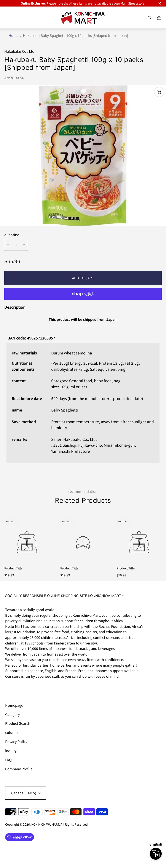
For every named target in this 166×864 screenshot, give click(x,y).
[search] (149, 18)
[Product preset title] (26, 542)
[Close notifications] (159, 3)
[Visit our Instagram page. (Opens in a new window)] (10, 688)
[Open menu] (6, 18)
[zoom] (159, 92)
